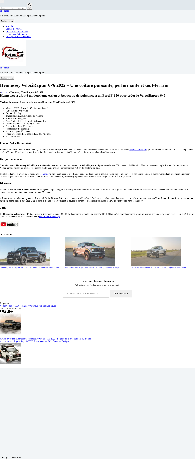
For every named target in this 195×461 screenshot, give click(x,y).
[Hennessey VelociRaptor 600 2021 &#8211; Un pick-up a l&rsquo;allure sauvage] (96, 251)
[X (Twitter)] (5, 312)
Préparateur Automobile (16, 34)
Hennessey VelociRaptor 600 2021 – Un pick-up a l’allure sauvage (92, 267)
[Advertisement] (85, 411)
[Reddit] (11, 312)
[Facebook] (1, 312)
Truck (52, 306)
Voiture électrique (14, 29)
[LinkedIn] (8, 312)
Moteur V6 (35, 306)
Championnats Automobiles (18, 36)
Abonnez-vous (121, 293)
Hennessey (45, 174)
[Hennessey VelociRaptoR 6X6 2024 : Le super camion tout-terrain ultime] (31, 251)
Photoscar (4, 11)
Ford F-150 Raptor (137, 149)
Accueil (4, 92)
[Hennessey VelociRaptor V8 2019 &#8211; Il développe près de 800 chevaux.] (162, 251)
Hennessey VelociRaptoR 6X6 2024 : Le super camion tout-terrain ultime (29, 267)
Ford (3, 306)
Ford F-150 (12, 306)
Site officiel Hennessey (49, 216)
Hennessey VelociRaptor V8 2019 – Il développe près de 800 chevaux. (159, 267)
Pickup (45, 306)
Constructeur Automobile (17, 31)
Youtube (9, 26)
